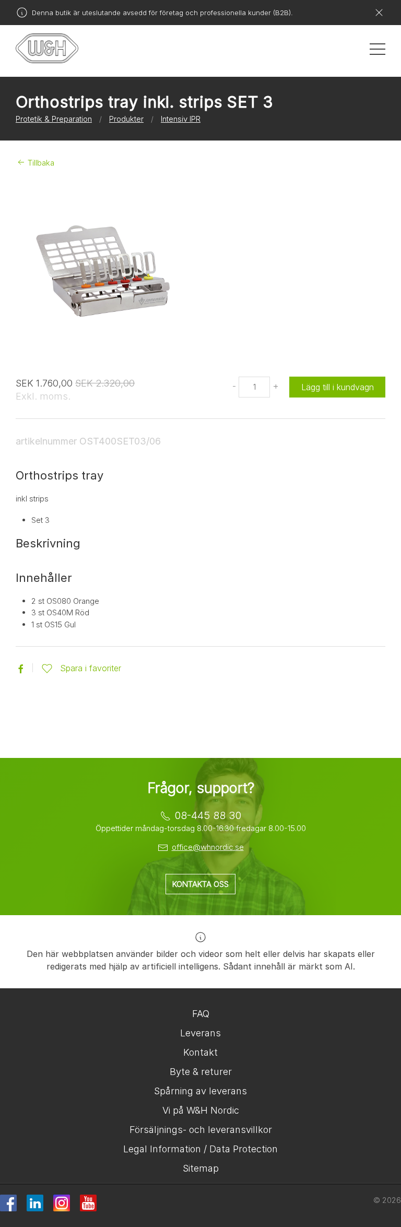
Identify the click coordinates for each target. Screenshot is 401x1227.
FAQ (200, 1013)
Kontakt (200, 1052)
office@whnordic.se (208, 847)
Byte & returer (201, 1071)
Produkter (126, 119)
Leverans (200, 1032)
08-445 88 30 (207, 815)
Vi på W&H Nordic (200, 1110)
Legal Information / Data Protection (200, 1148)
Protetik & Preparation (54, 119)
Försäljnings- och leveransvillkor (200, 1129)
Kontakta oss (200, 884)
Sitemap (201, 1168)
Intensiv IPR (180, 119)
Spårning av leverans (200, 1090)
